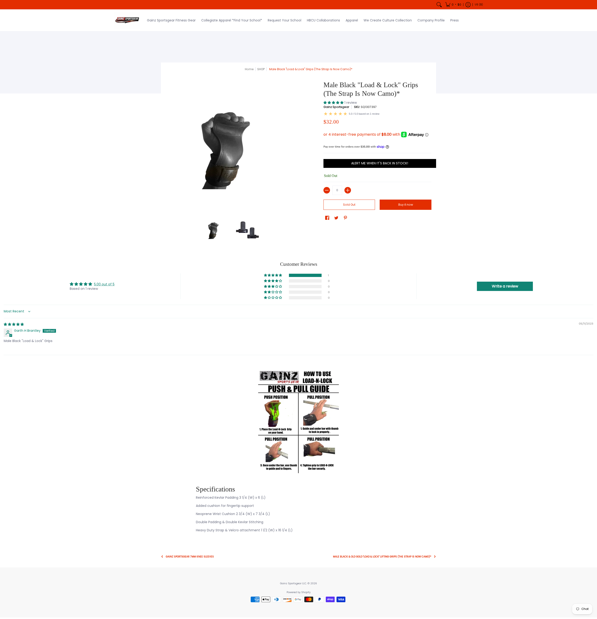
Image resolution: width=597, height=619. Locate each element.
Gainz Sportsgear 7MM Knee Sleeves (190, 556)
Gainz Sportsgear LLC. (293, 583)
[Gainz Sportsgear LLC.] (127, 20)
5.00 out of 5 (104, 284)
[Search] (439, 4)
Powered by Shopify (299, 592)
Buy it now (405, 205)
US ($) (479, 4)
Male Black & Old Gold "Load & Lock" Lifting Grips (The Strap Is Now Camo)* (382, 556)
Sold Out (349, 205)
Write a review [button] (505, 286)
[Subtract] (326, 190)
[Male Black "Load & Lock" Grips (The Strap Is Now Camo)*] (215, 230)
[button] (453, 4)
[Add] (347, 190)
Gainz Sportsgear (336, 107)
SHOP (261, 69)
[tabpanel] (298, 452)
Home (249, 69)
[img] (14, 324)
